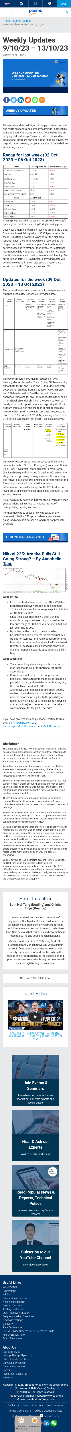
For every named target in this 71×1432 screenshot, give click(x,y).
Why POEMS (10, 1287)
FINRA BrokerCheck (14, 1334)
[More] (42, 100)
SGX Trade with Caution (16, 1312)
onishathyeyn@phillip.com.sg (19, 726)
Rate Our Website (12, 1327)
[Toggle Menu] (7, 12)
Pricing (7, 1294)
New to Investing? (13, 1320)
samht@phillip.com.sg (21, 722)
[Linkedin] (20, 100)
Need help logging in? (14, 1301)
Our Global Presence (14, 1362)
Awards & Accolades (14, 1366)
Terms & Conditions (20, 1410)
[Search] (67, 12)
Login (64, 3)
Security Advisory (49, 1416)
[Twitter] (13, 100)
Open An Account (12, 1305)
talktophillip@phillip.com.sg (18, 1355)
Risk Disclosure (55, 1405)
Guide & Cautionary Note (48, 1410)
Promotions (9, 1290)
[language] (7, 3)
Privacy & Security (33, 1405)
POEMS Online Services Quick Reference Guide (28, 1331)
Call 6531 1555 (11, 1351)
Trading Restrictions (14, 1309)
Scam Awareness (12, 1338)
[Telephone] (35, 3)
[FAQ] (49, 3)
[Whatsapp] (35, 100)
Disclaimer (13, 1405)
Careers (7, 1370)
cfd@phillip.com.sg (50, 726)
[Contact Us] (21, 3)
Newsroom (9, 1377)
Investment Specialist (15, 1373)
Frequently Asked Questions (18, 1316)
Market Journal (22, 20)
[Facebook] (6, 100)
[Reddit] (28, 100)
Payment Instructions (15, 1298)
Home (7, 20)
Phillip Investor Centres (16, 1359)
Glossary (8, 1323)
